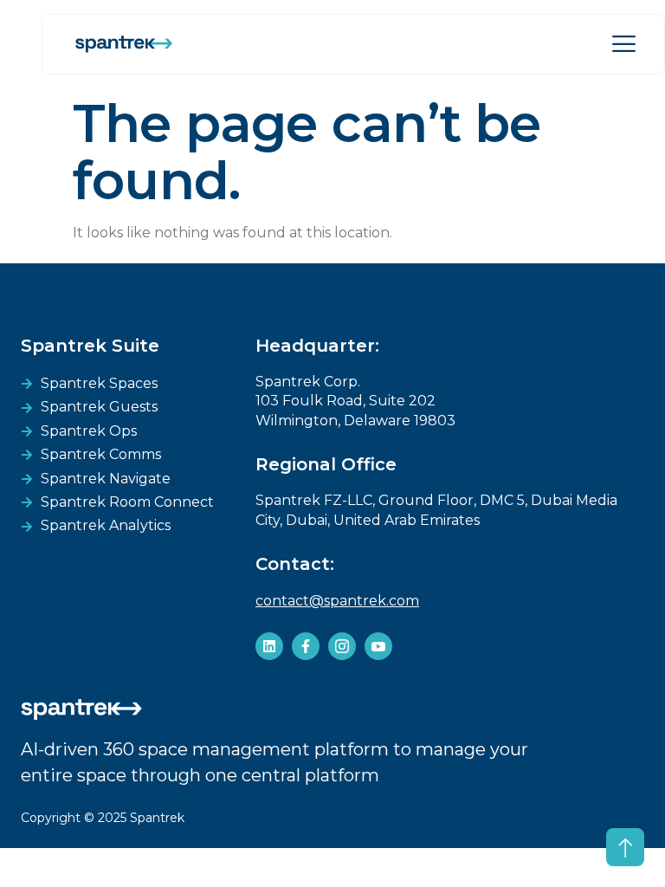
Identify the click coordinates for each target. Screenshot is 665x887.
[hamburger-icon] (623, 44)
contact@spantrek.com (337, 600)
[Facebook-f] (306, 646)
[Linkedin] (269, 646)
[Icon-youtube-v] (378, 646)
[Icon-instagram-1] (342, 646)
